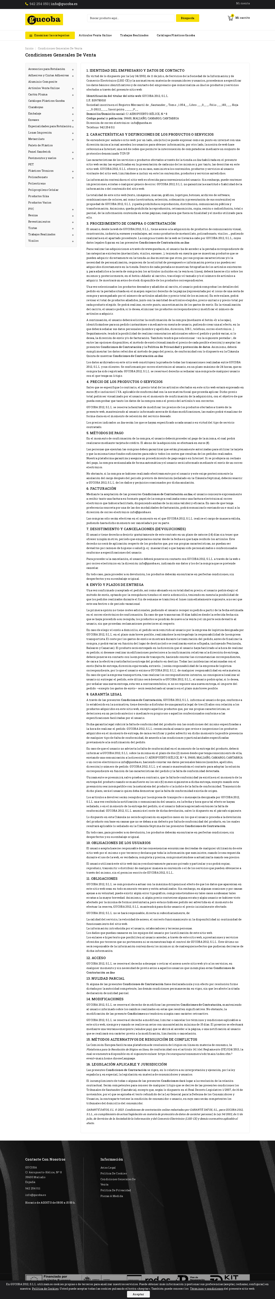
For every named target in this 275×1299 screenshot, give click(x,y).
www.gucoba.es (155, 249)
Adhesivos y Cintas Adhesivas (48, 75)
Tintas (32, 228)
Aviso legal (108, 1167)
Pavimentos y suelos (42, 158)
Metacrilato (36, 139)
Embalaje (34, 113)
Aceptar (138, 1294)
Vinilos (33, 240)
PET (31, 164)
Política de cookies (113, 1173)
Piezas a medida (111, 1196)
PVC (31, 209)
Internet (110, 149)
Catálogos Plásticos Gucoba (176, 35)
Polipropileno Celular (43, 190)
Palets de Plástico (40, 145)
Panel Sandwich (39, 151)
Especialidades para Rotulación (49, 126)
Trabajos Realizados (134, 35)
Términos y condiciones (206, 1288)
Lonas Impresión (40, 132)
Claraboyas (35, 107)
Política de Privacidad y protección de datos (179, 347)
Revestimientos (39, 221)
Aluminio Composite (42, 81)
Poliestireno (37, 183)
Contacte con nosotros (45, 1159)
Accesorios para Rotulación (46, 69)
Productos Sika (38, 196)
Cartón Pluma (38, 94)
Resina (33, 215)
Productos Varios (39, 202)
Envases (33, 120)
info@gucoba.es (64, 3)
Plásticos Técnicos (41, 170)
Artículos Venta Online (95, 35)
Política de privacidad (115, 1190)
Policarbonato (38, 177)
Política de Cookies (45, 1288)
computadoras (195, 149)
